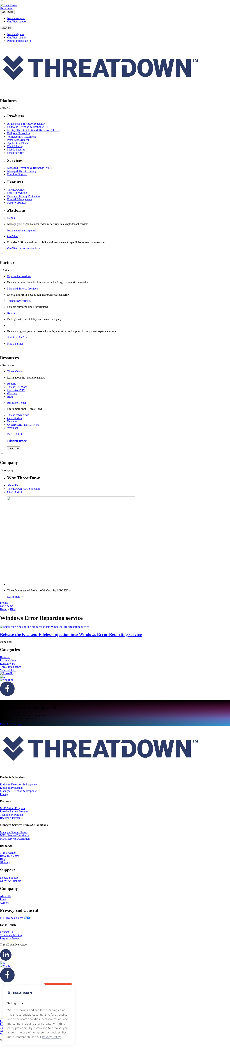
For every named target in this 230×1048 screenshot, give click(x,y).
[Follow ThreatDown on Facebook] (7, 694)
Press (3, 899)
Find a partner (15, 343)
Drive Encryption (17, 192)
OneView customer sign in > (23, 248)
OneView (12, 236)
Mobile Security (16, 149)
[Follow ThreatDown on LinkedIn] (6, 673)
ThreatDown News (18, 414)
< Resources (7, 365)
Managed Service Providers (22, 288)
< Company (6, 470)
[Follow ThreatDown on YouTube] (6, 679)
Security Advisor (16, 202)
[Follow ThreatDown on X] (2, 676)
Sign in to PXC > (17, 337)
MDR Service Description (15, 838)
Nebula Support (9, 877)
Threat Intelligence (10, 666)
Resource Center (16, 402)
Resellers (12, 313)
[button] (15, 8)
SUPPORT (7, 12)
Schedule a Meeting (11, 935)
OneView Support (10, 880)
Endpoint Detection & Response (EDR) (29, 126)
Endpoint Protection (18, 133)
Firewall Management (19, 199)
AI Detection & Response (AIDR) (26, 123)
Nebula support (16, 18)
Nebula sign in (15, 34)
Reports (11, 383)
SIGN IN (6, 28)
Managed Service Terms (13, 832)
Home (3, 609)
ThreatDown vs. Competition (23, 488)
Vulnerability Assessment (21, 136)
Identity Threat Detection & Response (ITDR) (33, 130)
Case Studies (14, 418)
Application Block (17, 143)
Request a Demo (9, 938)
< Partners (6, 270)
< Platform (6, 108)
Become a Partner (10, 817)
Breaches (5, 657)
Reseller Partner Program (14, 811)
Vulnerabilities (8, 670)
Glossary (12, 393)
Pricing (4, 602)
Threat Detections (17, 386)
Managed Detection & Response (18, 790)
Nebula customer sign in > (22, 230)
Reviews (12, 421)
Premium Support (17, 174)
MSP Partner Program (12, 808)
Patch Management (18, 139)
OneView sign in (16, 37)
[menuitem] (115, 134)
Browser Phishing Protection (23, 196)
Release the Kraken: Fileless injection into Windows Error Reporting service (71, 634)
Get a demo (6, 8)
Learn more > (15, 596)
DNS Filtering (15, 146)
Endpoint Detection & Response (18, 784)
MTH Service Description (14, 835)
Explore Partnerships (19, 276)
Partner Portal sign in (19, 40)
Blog (10, 396)
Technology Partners (19, 300)
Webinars (12, 427)
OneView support (17, 21)
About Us (12, 485)
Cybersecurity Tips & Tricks (23, 424)
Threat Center (15, 371)
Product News (8, 660)
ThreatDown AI (16, 189)
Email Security (15, 152)
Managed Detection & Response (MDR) (30, 167)
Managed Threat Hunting (21, 171)
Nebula (11, 217)
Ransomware (7, 663)
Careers (4, 902)
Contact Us (6, 931)
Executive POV (16, 390)
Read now (14, 448)
